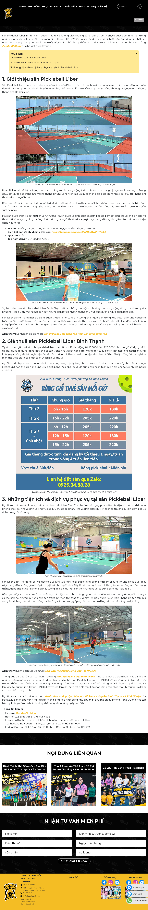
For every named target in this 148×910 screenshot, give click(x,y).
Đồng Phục (42, 6)
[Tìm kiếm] (138, 6)
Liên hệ (102, 6)
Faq (93, 6)
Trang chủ (24, 6)
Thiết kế (69, 6)
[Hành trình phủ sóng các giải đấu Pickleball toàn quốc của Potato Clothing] (24, 789)
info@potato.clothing (31, 896)
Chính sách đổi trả (27, 904)
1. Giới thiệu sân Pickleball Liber (28, 57)
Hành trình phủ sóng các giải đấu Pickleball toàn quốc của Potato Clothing (24, 768)
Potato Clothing (11, 46)
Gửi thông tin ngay (74, 861)
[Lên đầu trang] (145, 906)
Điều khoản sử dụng (28, 899)
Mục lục (16, 54)
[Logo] (8, 13)
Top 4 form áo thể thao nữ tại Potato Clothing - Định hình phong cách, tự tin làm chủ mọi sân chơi (74, 768)
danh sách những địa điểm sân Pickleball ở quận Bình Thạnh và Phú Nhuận (92, 696)
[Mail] (117, 882)
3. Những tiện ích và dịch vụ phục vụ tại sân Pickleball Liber (44, 67)
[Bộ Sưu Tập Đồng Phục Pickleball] (123, 789)
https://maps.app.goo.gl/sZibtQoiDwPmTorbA (79, 232)
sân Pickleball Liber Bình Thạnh (75, 676)
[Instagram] (110, 882)
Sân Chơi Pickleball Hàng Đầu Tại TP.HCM (70, 670)
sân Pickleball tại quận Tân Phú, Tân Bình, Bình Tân (75, 333)
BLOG (83, 6)
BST (56, 6)
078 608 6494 (28, 893)
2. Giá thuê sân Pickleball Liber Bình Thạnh (34, 62)
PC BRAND (139, 20)
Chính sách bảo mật (28, 901)
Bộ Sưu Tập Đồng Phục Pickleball (123, 768)
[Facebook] (104, 882)
